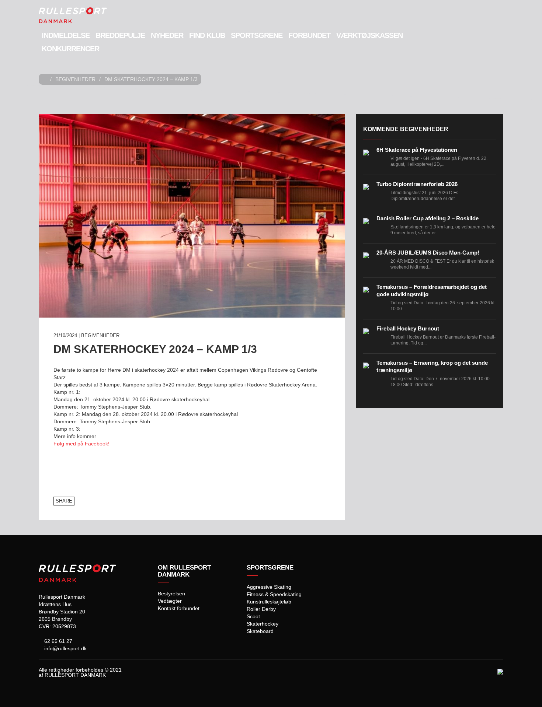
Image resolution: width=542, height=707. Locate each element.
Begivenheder (75, 79)
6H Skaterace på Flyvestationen (416, 150)
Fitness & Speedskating (274, 594)
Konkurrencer (70, 49)
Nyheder (167, 35)
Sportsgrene (256, 35)
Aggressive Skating (269, 587)
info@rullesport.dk (65, 648)
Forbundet (309, 35)
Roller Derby (261, 609)
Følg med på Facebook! (81, 444)
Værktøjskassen (369, 35)
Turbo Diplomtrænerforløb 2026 (417, 184)
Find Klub (207, 35)
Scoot (253, 616)
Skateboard (260, 631)
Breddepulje (120, 35)
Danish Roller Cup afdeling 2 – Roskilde (427, 218)
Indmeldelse (66, 35)
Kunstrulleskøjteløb (269, 602)
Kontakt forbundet (178, 608)
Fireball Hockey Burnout (407, 328)
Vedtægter (170, 601)
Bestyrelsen (171, 593)
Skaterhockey (262, 624)
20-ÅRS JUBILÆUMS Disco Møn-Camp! (427, 252)
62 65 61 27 (57, 641)
